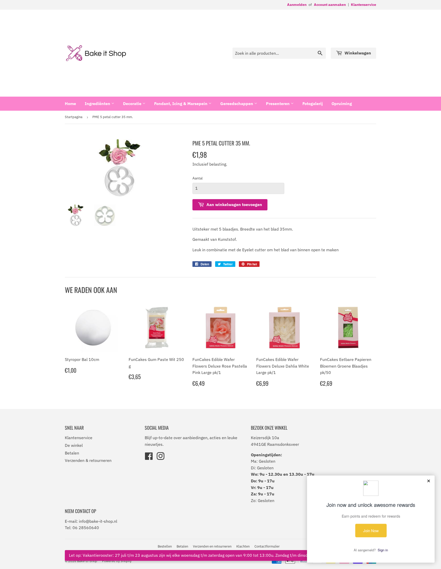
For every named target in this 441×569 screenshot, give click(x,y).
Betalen (72, 453)
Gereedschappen (237, 103)
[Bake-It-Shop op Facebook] (149, 457)
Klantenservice (363, 4)
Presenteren (278, 103)
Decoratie (132, 103)
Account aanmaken (330, 4)
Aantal (197, 178)
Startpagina (73, 117)
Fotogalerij (312, 103)
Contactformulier (267, 546)
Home (70, 103)
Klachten (243, 546)
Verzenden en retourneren (212, 546)
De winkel (74, 445)
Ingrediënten (98, 103)
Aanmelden (297, 4)
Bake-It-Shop (87, 561)
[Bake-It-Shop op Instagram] (160, 457)
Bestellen (165, 546)
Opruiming (342, 103)
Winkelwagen (357, 52)
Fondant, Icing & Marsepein (181, 103)
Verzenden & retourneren (88, 460)
